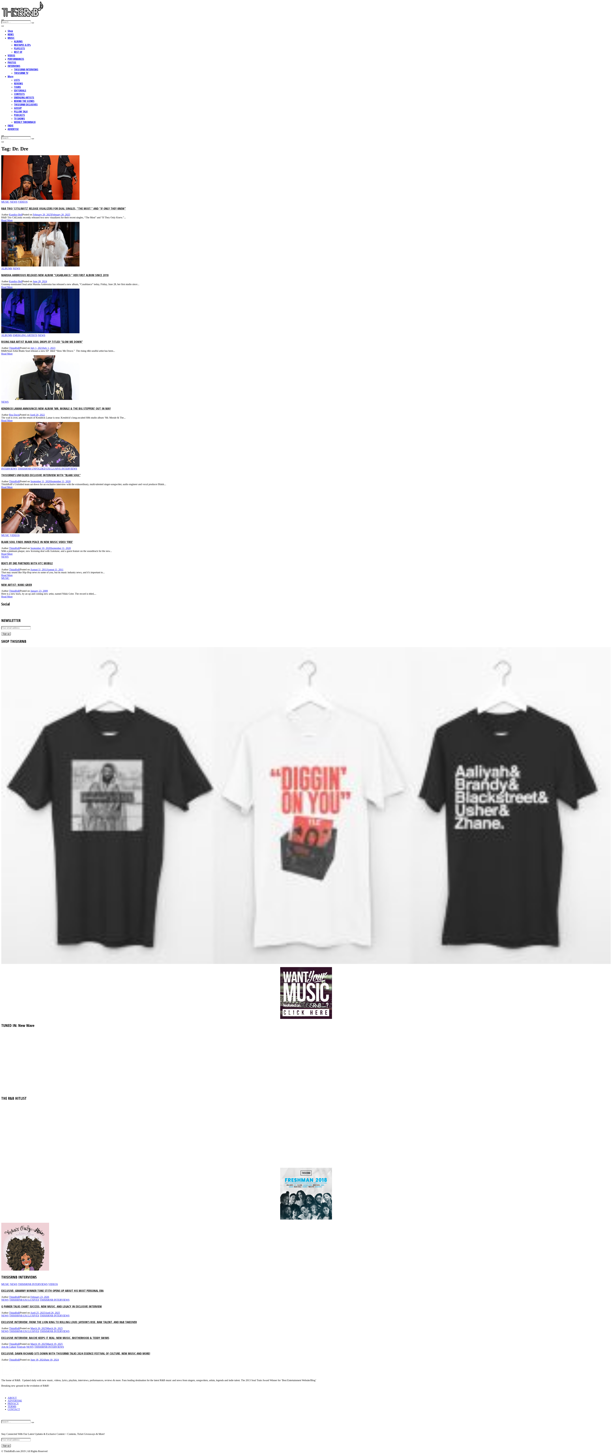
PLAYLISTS (19, 48)
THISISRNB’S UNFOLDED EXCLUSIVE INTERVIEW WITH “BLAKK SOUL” (41, 475)
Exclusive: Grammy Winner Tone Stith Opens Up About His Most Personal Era (52, 1291)
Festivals (21, 1346)
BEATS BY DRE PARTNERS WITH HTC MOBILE (27, 563)
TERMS (12, 1406)
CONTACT (14, 1409)
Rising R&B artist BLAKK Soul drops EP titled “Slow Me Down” (42, 342)
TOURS (17, 87)
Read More (7, 220)
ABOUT (12, 1397)
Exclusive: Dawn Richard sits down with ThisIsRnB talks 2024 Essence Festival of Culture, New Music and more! (75, 1353)
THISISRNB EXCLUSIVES (26, 104)
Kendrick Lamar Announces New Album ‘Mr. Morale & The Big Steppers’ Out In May (56, 408)
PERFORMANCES (16, 59)
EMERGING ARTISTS (24, 97)
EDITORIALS (20, 90)
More (10, 76)
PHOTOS (12, 62)
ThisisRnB (14, 348)
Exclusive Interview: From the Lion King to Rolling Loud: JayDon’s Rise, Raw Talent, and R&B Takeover (69, 1322)
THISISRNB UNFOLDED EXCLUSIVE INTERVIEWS (47, 468)
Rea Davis (14, 414)
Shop (10, 31)
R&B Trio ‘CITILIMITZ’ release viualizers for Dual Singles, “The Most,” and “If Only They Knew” (63, 208)
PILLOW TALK (21, 111)
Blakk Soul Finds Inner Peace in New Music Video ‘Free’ (37, 542)
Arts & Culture (8, 1346)
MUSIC (11, 38)
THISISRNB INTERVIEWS (26, 69)
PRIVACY (13, 1403)
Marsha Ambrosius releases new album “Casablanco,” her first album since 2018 (55, 275)
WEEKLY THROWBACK (25, 122)
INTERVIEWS (14, 66)
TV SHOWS (19, 118)
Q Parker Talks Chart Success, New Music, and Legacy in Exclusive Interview (51, 1306)
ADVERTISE (13, 129)
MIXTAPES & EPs (22, 45)
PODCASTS (19, 115)
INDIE (10, 125)
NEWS (11, 34)
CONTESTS (19, 94)
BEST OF (18, 52)
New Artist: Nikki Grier (16, 585)
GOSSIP (18, 108)
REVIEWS (18, 83)
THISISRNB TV (21, 73)
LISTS (17, 80)
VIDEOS (11, 55)
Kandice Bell (15, 214)
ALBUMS (18, 41)
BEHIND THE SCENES (24, 101)
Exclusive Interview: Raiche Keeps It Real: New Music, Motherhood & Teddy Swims (55, 1338)
